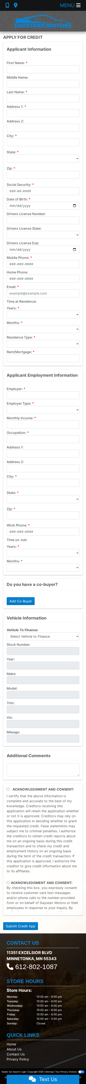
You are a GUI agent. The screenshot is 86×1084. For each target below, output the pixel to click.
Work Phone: (17, 525)
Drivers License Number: (26, 214)
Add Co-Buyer (20, 601)
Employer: (15, 389)
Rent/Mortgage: (19, 352)
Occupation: (16, 433)
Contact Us (16, 1054)
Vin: (10, 717)
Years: (12, 308)
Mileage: (13, 732)
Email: (11, 287)
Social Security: (19, 185)
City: (10, 136)
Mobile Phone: (18, 258)
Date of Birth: (17, 199)
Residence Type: (20, 337)
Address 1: (15, 106)
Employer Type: (19, 403)
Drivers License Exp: (23, 243)
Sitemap (49, 1071)
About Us (14, 1049)
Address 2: (15, 121)
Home (11, 1044)
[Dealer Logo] (43, 21)
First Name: (16, 63)
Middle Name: (17, 77)
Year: (11, 659)
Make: (11, 674)
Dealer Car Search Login (14, 1071)
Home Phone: (17, 272)
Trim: (11, 703)
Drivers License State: (24, 228)
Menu (68, 5)
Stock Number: (18, 644)
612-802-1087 (36, 967)
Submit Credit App (20, 926)
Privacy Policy (18, 1059)
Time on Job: (17, 540)
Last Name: (16, 92)
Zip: (10, 168)
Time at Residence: (22, 301)
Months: (13, 323)
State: (11, 152)
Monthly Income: (20, 418)
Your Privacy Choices (66, 1071)
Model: (12, 688)
